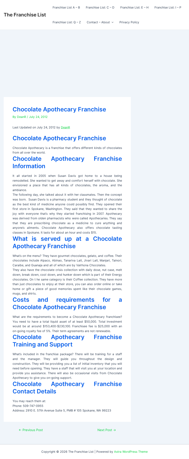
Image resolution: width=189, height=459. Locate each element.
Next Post (106, 429)
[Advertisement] (94, 57)
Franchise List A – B (66, 7)
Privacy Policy (129, 22)
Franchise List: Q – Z (67, 22)
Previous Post (31, 429)
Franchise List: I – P (167, 7)
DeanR (65, 127)
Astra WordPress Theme (131, 451)
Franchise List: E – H (134, 7)
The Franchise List (25, 15)
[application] (112, 22)
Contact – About (98, 22)
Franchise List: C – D (100, 7)
